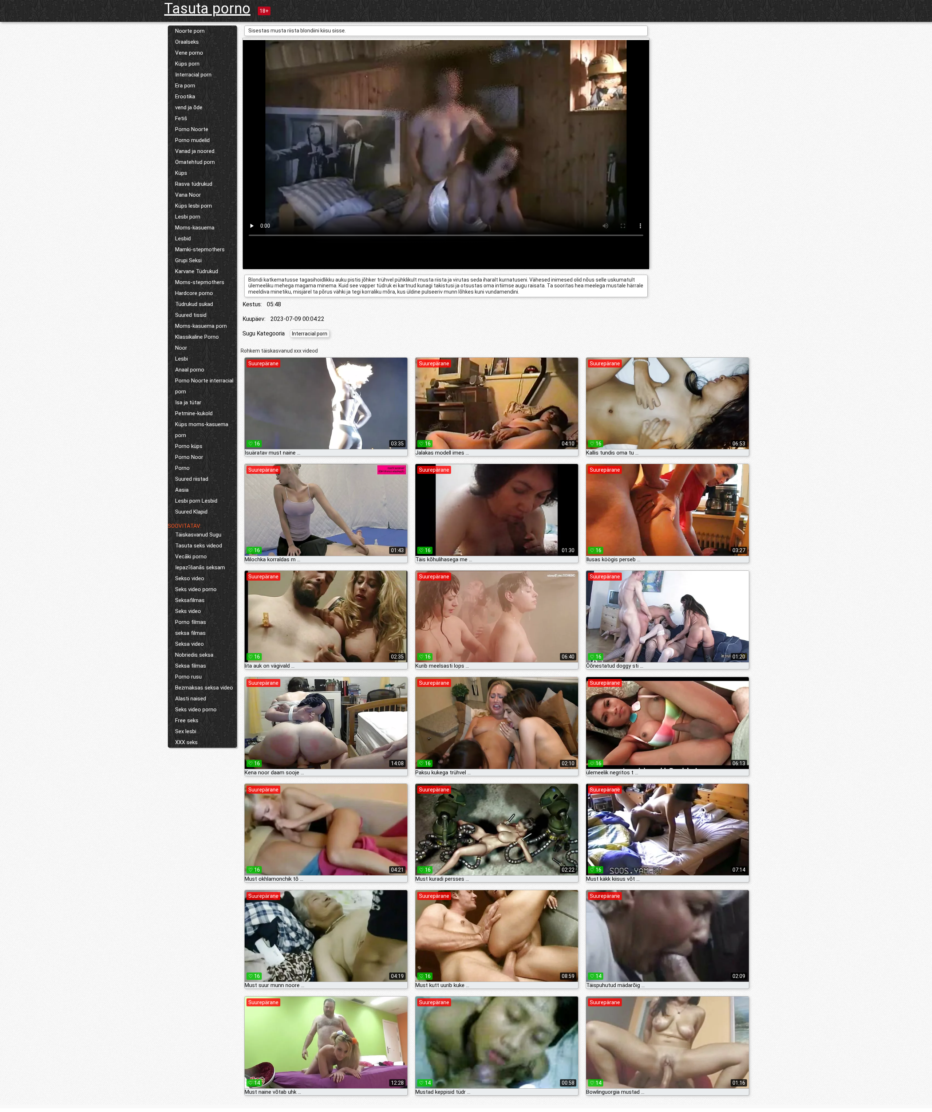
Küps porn (187, 63)
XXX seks (186, 742)
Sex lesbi (185, 731)
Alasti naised (190, 698)
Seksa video (189, 644)
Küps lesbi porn (193, 206)
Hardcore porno (194, 293)
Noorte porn (190, 31)
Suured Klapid (191, 511)
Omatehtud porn (195, 162)
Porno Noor (189, 457)
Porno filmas (190, 622)
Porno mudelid (192, 140)
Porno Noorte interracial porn (204, 386)
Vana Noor (188, 195)
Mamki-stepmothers (200, 249)
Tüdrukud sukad (194, 304)
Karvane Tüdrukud (196, 271)
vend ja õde (188, 107)
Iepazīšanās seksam (200, 567)
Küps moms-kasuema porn (201, 430)
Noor (181, 348)
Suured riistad (191, 479)
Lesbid (183, 238)
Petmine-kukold (194, 413)
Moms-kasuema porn (201, 326)
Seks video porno (196, 589)
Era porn (185, 85)
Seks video (188, 611)
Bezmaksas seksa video (204, 687)
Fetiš (181, 118)
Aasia (182, 490)
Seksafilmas (190, 600)
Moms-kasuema (194, 227)
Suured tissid (190, 315)
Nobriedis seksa (194, 655)
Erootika (185, 96)
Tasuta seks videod (198, 545)
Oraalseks (187, 42)
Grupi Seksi (188, 260)
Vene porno (189, 53)
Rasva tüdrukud (193, 184)
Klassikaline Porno (197, 337)
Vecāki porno (191, 556)
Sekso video (189, 578)
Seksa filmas (190, 666)
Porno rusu (188, 676)
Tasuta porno (207, 8)
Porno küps (188, 446)
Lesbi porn (187, 216)
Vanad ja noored (194, 151)
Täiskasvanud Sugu (198, 534)
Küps (181, 173)
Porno (182, 468)
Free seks (186, 720)
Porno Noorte (191, 129)
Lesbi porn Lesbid (196, 501)
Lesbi (181, 358)
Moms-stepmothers (199, 282)
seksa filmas (190, 633)
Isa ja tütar (188, 402)
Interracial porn (193, 74)
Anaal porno (189, 369)
